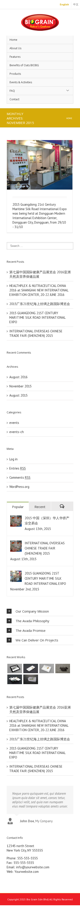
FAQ (12, 91)
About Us (15, 48)
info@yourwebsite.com (32, 867)
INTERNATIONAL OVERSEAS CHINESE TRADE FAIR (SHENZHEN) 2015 (35, 333)
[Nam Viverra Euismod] (63, 668)
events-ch (16, 432)
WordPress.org (19, 487)
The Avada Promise (31, 630)
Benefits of (24, 65)
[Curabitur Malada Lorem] (15, 679)
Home (13, 40)
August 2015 (18, 395)
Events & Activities (21, 82)
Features (15, 57)
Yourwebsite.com (26, 871)
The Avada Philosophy (32, 621)
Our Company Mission (32, 611)
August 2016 (18, 377)
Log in (13, 459)
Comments (19, 477)
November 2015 (20, 386)
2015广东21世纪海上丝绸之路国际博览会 (39, 304)
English (64, 4)
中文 (75, 4)
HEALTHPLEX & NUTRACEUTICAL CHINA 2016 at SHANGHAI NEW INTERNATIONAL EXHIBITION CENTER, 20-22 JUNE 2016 (38, 290)
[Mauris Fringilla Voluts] (31, 668)
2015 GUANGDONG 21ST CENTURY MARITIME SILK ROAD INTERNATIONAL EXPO (37, 317)
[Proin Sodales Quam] (47, 668)
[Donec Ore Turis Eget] (15, 668)
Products (15, 74)
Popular (18, 506)
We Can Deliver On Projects (37, 640)
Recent (39, 506)
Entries (17, 468)
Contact (14, 99)
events (14, 423)
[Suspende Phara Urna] (31, 679)
